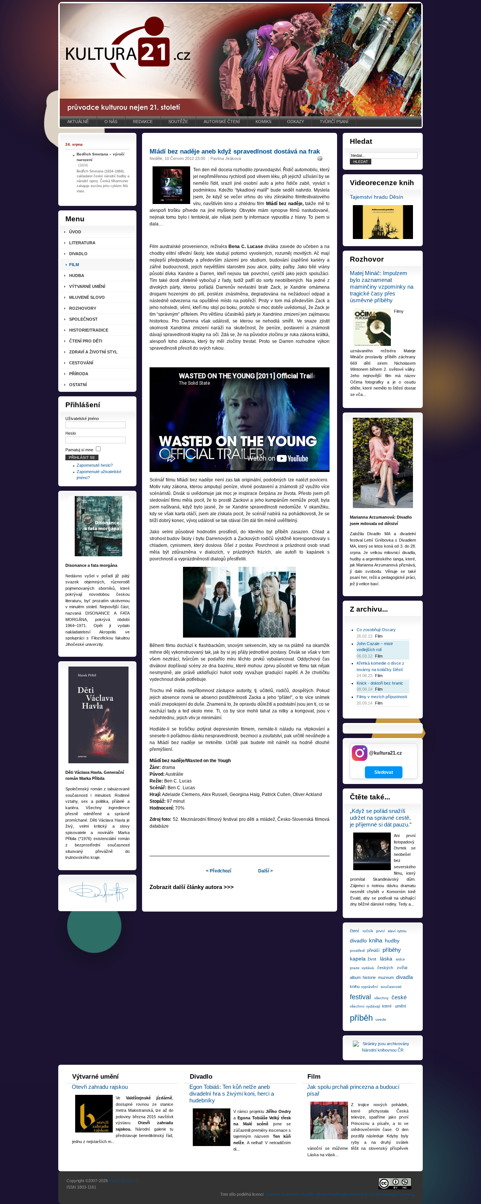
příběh (361, 1018)
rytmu (402, 931)
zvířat (402, 967)
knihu (355, 986)
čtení (354, 930)
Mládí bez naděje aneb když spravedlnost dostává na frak (235, 151)
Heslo (70, 433)
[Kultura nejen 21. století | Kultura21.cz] (240, 59)
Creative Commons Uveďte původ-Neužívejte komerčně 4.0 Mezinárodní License (339, 1194)
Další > (265, 871)
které (387, 1006)
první (380, 931)
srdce (400, 959)
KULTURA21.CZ (124, 1180)
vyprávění (369, 987)
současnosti (391, 987)
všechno (357, 1006)
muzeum (386, 977)
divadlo (358, 941)
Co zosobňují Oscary (376, 629)
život (372, 959)
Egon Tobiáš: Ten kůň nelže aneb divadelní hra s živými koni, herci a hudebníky (231, 1094)
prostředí (357, 950)
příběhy (392, 950)
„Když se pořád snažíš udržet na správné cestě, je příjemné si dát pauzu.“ (380, 818)
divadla (404, 977)
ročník (368, 931)
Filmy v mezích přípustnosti (382, 696)
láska (386, 959)
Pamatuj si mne (79, 450)
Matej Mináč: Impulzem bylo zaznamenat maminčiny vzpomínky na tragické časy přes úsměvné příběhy (381, 286)
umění (400, 1006)
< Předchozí (218, 871)
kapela (358, 959)
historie (369, 977)
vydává (368, 968)
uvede (380, 1019)
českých (385, 967)
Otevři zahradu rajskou (100, 1087)
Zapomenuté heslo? (95, 465)
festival (360, 997)
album (355, 977)
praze (355, 968)
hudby (392, 941)
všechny (381, 998)
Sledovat (383, 772)
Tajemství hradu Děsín (376, 197)
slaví (392, 931)
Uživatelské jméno (82, 418)
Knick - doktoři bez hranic (380, 683)
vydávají (373, 1006)
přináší (373, 950)
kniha (375, 940)
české (399, 997)
